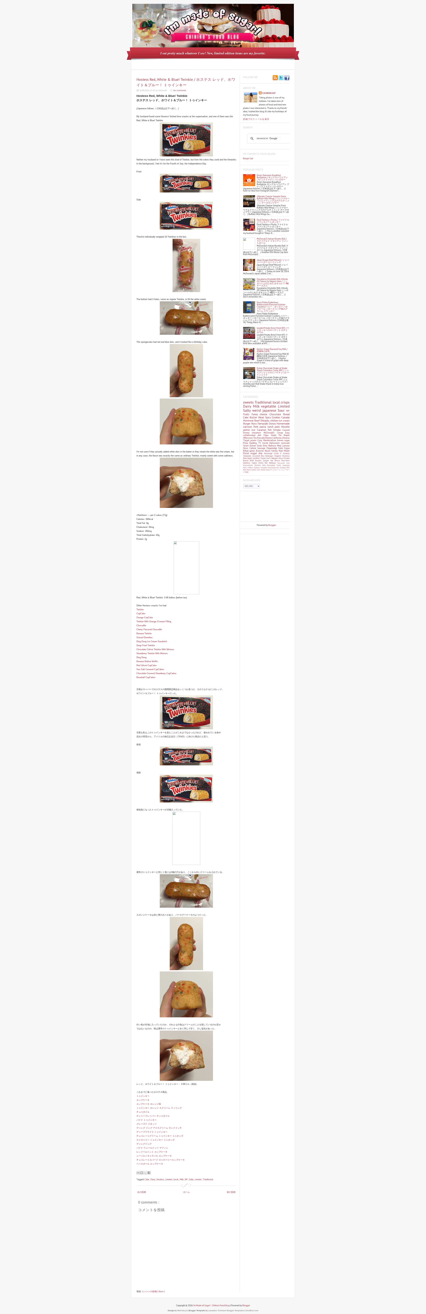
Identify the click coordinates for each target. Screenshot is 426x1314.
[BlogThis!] (141, 1172)
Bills (264, 465)
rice (254, 429)
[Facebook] (287, 78)
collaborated (250, 435)
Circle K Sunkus (282, 453)
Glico (246, 448)
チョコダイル (142, 1112)
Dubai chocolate (283, 465)
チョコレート (275, 470)
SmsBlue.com (252, 1310)
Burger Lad (248, 158)
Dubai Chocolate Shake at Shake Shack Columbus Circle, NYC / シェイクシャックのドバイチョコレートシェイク (273, 371)
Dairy (153, 1179)
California (277, 437)
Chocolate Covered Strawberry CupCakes (156, 673)
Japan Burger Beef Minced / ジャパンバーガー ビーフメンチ (273, 261)
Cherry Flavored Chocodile (149, 629)
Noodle (285, 426)
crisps (285, 402)
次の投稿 (141, 1192)
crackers (253, 470)
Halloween (275, 443)
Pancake (261, 437)
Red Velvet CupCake (146, 665)
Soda (260, 445)
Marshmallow (270, 440)
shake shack (265, 470)
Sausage (262, 448)
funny (255, 414)
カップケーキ (142, 1100)
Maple (287, 435)
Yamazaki (263, 423)
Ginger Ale (269, 460)
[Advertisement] (258, 506)
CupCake (140, 613)
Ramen (268, 437)
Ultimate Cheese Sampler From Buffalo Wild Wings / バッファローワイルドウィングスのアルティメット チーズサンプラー (273, 199)
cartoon (248, 426)
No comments (179, 90)
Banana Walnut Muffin (147, 661)
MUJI (252, 460)
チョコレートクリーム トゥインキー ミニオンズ (159, 1136)
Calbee (253, 448)
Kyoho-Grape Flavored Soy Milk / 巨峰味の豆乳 (272, 350)
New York (246, 470)
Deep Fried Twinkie (145, 645)
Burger (247, 423)
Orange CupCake (144, 617)
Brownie (260, 450)
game (252, 450)
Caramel (262, 429)
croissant (285, 443)
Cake (147, 1179)
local (176, 1179)
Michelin (258, 465)
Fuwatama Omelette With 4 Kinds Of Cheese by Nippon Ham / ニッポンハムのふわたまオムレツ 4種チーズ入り (273, 282)
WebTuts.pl (182, 1310)
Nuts (254, 423)
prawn (253, 440)
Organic (278, 456)
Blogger (272, 525)
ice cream (284, 420)
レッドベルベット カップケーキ (151, 1152)
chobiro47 (269, 93)
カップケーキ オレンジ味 (148, 1104)
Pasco (278, 460)
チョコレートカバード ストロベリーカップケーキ (160, 1160)
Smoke (277, 429)
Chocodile (141, 625)
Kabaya (257, 467)
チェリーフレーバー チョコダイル (153, 1116)
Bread (286, 414)
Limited (169, 1179)
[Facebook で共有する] (149, 1172)
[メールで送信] (138, 1172)
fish (270, 429)
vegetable (269, 406)
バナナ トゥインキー (146, 1120)
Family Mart (277, 450)
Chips (267, 435)
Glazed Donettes (144, 637)
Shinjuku (265, 420)
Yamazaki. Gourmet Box (254, 456)
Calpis (255, 463)
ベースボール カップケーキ (149, 1164)
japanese (270, 410)
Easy (287, 432)
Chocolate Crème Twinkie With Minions (155, 649)
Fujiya (287, 448)
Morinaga (269, 453)
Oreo (265, 445)
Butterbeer (272, 465)
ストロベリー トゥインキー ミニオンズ (155, 1140)
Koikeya (283, 467)
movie (265, 443)
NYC (288, 467)
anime (247, 429)
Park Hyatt (247, 458)
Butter (254, 417)
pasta (263, 426)
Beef (257, 420)
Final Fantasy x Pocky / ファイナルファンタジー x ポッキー (273, 220)
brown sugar (283, 440)
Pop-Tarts (285, 460)
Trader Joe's (265, 458)
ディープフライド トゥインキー (151, 1132)
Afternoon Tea (250, 437)
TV (260, 443)
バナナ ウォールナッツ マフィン (152, 1148)
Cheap (281, 432)
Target (246, 440)
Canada (285, 417)
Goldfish (256, 458)
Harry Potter (248, 467)
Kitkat (246, 450)
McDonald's (270, 432)
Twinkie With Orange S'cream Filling (153, 621)
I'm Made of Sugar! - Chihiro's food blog (211, 1305)
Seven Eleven (250, 445)
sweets (198, 1179)
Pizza (246, 443)
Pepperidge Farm (275, 448)
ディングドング (144, 1144)
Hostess (161, 1179)
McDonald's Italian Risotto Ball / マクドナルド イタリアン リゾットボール (272, 240)
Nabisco (272, 445)
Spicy (268, 417)
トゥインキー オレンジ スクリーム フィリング (159, 1108)
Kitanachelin (248, 465)
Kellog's (273, 463)
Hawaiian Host (283, 463)
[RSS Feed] (275, 78)
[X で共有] (145, 1172)
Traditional (208, 1179)
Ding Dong (141, 657)
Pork (256, 426)
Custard (286, 430)
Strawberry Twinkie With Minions (152, 653)
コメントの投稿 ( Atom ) (153, 1291)
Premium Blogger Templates (231, 1310)
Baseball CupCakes (145, 677)
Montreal (248, 420)
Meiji (279, 445)
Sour (282, 410)
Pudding (253, 443)
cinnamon (257, 432)
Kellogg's (269, 456)
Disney (247, 432)
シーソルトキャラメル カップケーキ (154, 1156)
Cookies (276, 417)
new (259, 470)
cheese (264, 414)
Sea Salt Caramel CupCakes (150, 669)
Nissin (268, 450)
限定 (247, 472)
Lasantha (212, 1310)
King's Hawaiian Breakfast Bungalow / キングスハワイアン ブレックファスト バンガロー (272, 177)
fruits (247, 414)
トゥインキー (142, 1096)
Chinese (286, 437)
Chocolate (276, 414)
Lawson (286, 445)
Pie (281, 435)
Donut (273, 423)
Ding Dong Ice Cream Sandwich (151, 641)
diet (260, 435)
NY (186, 1179)
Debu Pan (263, 463)
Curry (260, 440)
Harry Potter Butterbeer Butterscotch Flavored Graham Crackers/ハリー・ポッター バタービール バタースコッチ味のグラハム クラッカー (272, 306)
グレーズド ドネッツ (146, 1124)
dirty (261, 453)
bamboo (247, 463)
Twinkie (140, 609)
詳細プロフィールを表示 (256, 119)
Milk (182, 1179)
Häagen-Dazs (277, 458)
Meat (261, 417)
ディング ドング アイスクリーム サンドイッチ (159, 1128)
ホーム (186, 1192)
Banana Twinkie (144, 633)
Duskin (259, 460)
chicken (274, 420)
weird (257, 410)
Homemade (283, 423)
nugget (254, 453)
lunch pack (274, 426)
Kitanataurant (274, 467)
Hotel (275, 435)
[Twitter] (281, 78)
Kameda (264, 467)
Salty (191, 1179)
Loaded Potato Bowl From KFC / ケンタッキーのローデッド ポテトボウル (273, 330)
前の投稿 (231, 1192)
